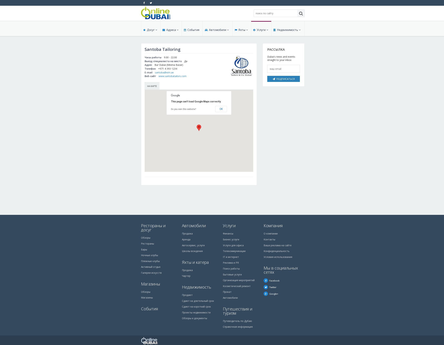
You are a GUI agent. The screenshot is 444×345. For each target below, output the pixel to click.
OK (221, 109)
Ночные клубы (149, 255)
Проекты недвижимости (196, 312)
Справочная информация (238, 326)
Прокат (227, 291)
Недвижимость (287, 30)
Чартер (186, 275)
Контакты (269, 239)
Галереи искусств (151, 272)
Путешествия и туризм (237, 311)
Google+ (273, 293)
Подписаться (285, 79)
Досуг (151, 30)
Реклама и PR (231, 262)
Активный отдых (150, 266)
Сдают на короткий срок (196, 306)
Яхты (241, 30)
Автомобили (217, 30)
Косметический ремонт (237, 286)
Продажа (187, 233)
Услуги (261, 30)
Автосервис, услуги (193, 245)
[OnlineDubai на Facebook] (144, 3)
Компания (273, 225)
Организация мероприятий (239, 280)
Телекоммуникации (234, 251)
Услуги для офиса (233, 245)
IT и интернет (231, 257)
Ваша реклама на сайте (278, 245)
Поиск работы (231, 268)
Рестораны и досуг (153, 228)
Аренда (186, 239)
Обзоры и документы (194, 318)
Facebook (274, 280)
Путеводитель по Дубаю (237, 321)
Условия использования (278, 257)
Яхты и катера (195, 262)
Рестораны (147, 243)
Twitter (272, 287)
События (193, 30)
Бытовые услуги (232, 274)
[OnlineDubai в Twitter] (151, 3)
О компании (271, 233)
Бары (144, 249)
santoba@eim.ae (164, 72)
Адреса (171, 30)
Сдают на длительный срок (198, 300)
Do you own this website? (183, 109)
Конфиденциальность (276, 251)
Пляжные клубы (150, 261)
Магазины (150, 284)
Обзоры (145, 237)
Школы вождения (192, 251)
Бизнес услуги (231, 239)
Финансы (228, 233)
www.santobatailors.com (172, 76)
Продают (187, 295)
